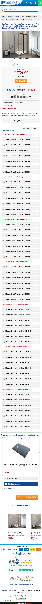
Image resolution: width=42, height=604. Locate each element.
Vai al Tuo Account (35, 3)
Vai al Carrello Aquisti (31, 3)
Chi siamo (30, 584)
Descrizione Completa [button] (13, 121)
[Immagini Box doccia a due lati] (21, 44)
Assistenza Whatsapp (40, 3)
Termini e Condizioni (31, 596)
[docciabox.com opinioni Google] (21, 581)
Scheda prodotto (9, 488)
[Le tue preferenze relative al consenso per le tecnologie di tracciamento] (40, 453)
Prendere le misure (14, 584)
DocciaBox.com (12, 3)
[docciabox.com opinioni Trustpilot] (21, 573)
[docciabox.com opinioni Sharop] (21, 566)
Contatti (23, 584)
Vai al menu (26, 3)
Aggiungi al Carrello (26, 497)
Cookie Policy (19, 596)
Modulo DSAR (22, 598)
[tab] (21, 121)
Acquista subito (21, 81)
